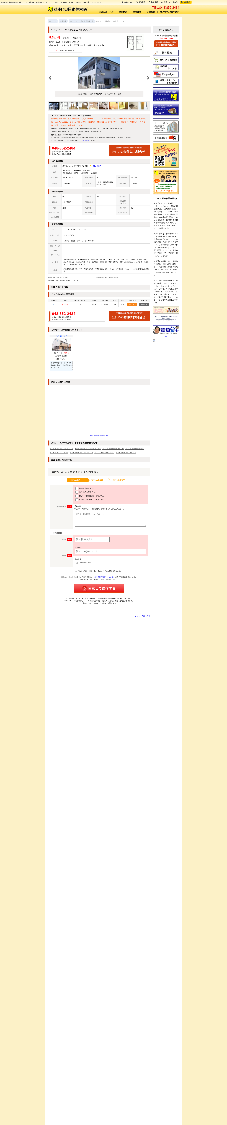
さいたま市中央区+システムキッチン (88, 449)
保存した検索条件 (171, 2)
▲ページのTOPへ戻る (142, 616)
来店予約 (186, 2)
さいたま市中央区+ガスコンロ (113, 449)
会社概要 (150, 12)
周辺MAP (97, 166)
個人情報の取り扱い (169, 12)
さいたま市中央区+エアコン (104, 453)
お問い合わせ (85, 140)
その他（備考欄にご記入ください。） (94, 499)
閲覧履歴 (142, 2)
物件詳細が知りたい (87, 492)
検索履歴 (154, 2)
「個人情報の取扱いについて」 (104, 577)
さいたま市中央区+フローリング (81, 453)
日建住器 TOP (106, 12)
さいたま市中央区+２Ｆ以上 (126, 453)
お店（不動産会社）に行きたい (91, 496)
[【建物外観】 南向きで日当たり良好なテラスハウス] (99, 88)
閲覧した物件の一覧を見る (99, 436)
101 (54, 304)
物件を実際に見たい (87, 488)
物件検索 (123, 12)
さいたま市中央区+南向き (59, 453)
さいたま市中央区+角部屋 (134, 449)
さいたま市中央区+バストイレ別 (61, 449)
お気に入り (132, 304)
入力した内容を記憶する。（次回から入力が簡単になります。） (100, 571)
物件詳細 (144, 304)
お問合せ (137, 12)
